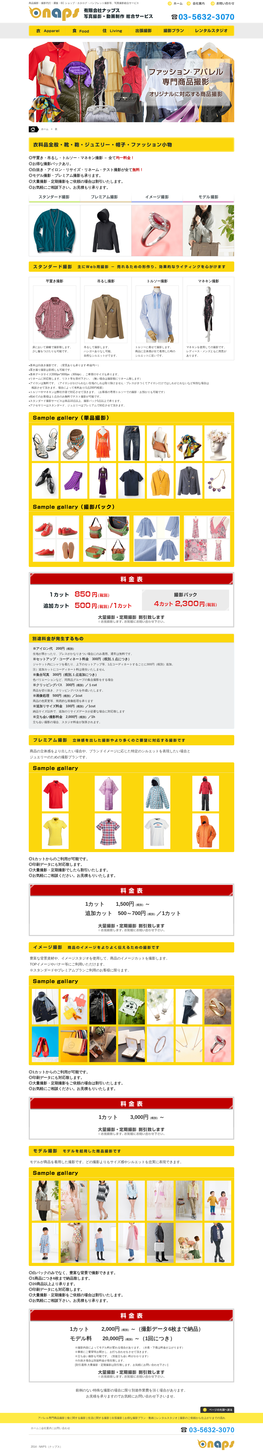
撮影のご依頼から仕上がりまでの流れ (202, 1417)
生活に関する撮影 (98, 1417)
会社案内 (46, 1428)
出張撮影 (117, 1417)
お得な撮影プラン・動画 (139, 1417)
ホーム (44, 129)
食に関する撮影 (76, 1417)
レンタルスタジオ (167, 1417)
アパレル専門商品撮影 (51, 1417)
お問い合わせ (62, 1428)
